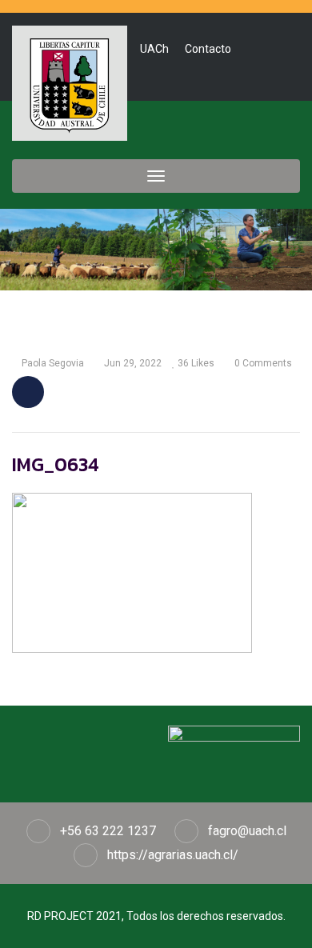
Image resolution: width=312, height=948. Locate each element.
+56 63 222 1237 (108, 830)
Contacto (208, 48)
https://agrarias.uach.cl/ (172, 854)
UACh (154, 48)
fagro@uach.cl (247, 830)
